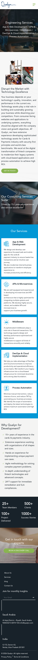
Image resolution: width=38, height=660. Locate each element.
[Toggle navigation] (34, 4)
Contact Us (8, 586)
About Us (7, 573)
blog (6, 581)
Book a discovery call (19, 551)
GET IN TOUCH (10, 171)
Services (7, 577)
